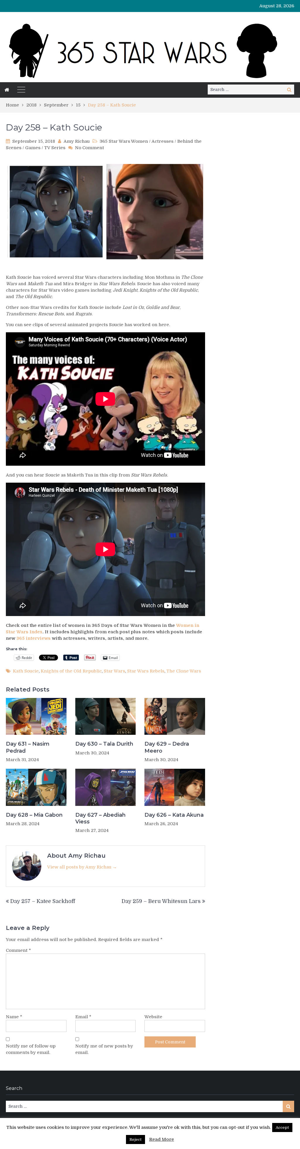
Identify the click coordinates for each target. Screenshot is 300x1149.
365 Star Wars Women (124, 141)
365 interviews (33, 638)
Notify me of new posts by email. (104, 1049)
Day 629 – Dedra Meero (166, 747)
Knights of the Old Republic (71, 671)
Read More (161, 1139)
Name (14, 1016)
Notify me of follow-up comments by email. (31, 1049)
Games (32, 147)
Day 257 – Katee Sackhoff (42, 901)
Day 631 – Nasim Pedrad (28, 747)
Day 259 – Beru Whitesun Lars (161, 901)
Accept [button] (282, 1127)
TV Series (54, 147)
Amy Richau (77, 141)
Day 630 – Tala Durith (104, 744)
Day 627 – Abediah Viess (100, 818)
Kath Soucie (26, 671)
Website (153, 1016)
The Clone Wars (183, 671)
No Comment (89, 147)
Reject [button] (135, 1139)
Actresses (162, 141)
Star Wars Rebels (145, 671)
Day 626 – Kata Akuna (174, 815)
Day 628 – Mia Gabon (34, 815)
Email (83, 1016)
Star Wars (114, 671)
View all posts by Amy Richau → (82, 867)
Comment (18, 950)
